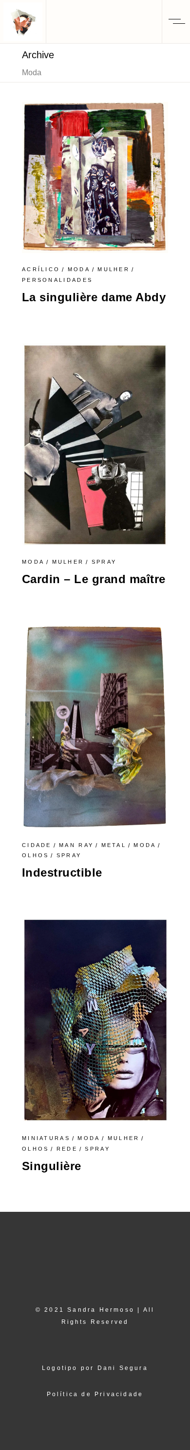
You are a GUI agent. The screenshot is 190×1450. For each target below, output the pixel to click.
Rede (67, 1149)
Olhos (35, 855)
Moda (79, 269)
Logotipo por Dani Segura (95, 1368)
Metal (114, 845)
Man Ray (76, 845)
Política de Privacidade (95, 1394)
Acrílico (41, 269)
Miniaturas (46, 1138)
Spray (104, 562)
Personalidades (57, 280)
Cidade (37, 845)
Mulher (113, 269)
